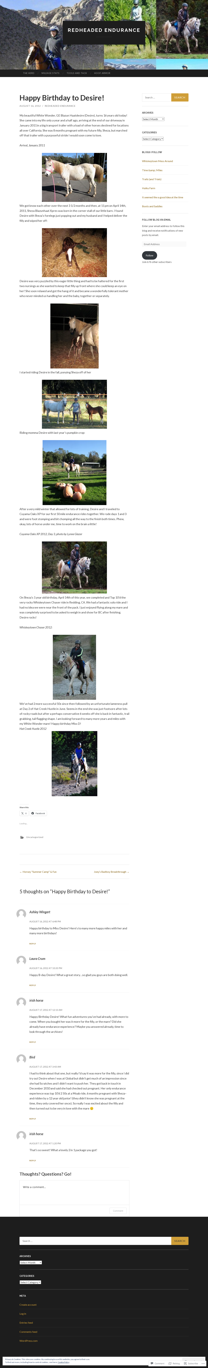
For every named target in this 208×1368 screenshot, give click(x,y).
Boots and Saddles (152, 206)
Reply (32, 943)
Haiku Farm (148, 188)
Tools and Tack (77, 73)
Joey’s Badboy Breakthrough (111, 871)
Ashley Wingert (39, 912)
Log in (23, 1313)
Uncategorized (34, 837)
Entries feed (26, 1322)
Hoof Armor (102, 73)
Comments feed (28, 1331)
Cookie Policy (63, 1362)
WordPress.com (29, 1340)
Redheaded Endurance (104, 30)
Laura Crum (37, 959)
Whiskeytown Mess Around (157, 161)
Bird (32, 1057)
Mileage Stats (50, 73)
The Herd (28, 73)
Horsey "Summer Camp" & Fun (38, 871)
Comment (118, 1210)
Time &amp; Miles (152, 170)
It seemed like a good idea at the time (162, 197)
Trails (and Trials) (151, 179)
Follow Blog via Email (156, 220)
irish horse (36, 1000)
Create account (28, 1304)
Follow (149, 255)
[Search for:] (165, 97)
